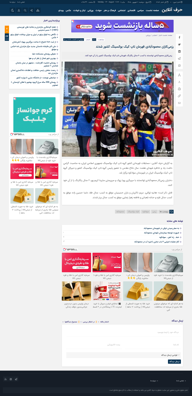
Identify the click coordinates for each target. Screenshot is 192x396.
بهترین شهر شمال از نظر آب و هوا (42, 58)
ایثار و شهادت (79, 10)
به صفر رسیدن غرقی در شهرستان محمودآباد (161, 228)
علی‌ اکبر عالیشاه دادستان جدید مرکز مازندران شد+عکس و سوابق (34, 48)
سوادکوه (146, 211)
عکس (68, 10)
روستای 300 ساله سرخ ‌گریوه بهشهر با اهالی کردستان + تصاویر (34, 84)
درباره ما (12, 2)
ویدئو (61, 10)
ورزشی (90, 10)
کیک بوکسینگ (133, 211)
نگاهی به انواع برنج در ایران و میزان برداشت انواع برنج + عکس (34, 36)
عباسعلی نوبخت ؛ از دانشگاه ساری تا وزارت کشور (36, 77)
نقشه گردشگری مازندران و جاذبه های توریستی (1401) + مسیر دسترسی (37, 29)
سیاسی (140, 10)
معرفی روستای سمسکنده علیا (44, 53)
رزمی (154, 211)
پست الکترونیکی (113, 345)
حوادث (98, 10)
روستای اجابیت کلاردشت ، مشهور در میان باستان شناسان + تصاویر (37, 64)
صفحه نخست (152, 10)
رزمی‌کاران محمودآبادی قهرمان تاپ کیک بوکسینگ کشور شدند (135, 46)
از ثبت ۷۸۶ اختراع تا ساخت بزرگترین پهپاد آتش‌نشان (34, 42)
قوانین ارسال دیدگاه (169, 355)
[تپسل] (72, 21)
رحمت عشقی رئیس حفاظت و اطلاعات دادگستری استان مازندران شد (34, 72)
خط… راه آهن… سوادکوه (169, 237)
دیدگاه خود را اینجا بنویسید (168, 332)
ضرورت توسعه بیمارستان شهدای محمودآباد (161, 232)
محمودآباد (120, 211)
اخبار (160, 35)
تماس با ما (21, 2)
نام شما (176, 345)
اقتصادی (131, 10)
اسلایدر (154, 35)
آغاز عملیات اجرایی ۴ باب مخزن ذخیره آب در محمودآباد (156, 241)
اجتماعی (121, 10)
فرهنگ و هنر (110, 10)
